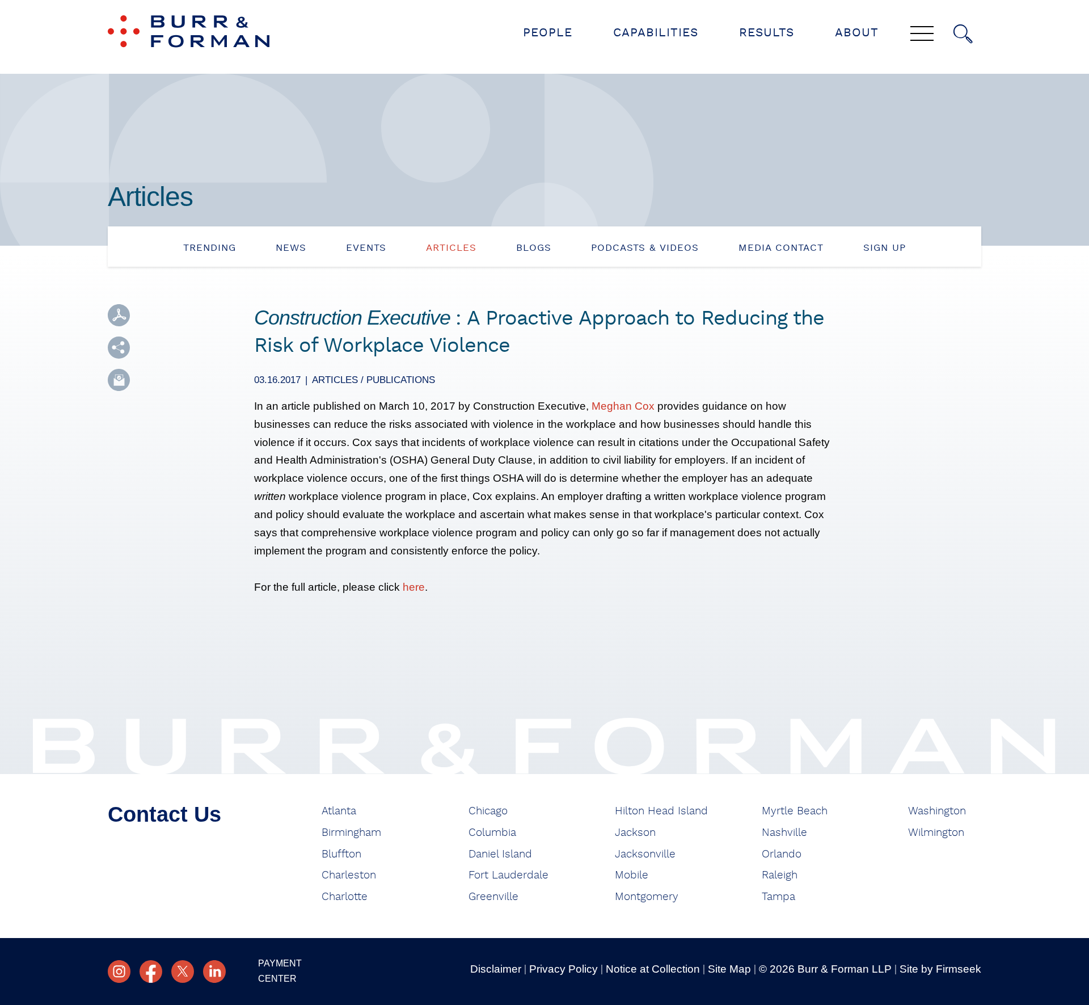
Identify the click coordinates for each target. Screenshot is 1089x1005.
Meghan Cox (623, 406)
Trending (209, 248)
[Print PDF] (119, 315)
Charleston (349, 875)
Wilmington (936, 832)
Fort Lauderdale (508, 875)
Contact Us (164, 814)
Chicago (488, 811)
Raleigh (779, 875)
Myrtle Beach (795, 811)
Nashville (784, 832)
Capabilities (655, 33)
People (547, 33)
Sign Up (884, 248)
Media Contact (781, 248)
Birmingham (351, 832)
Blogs (533, 248)
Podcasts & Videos (645, 248)
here (414, 587)
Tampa (778, 897)
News (291, 248)
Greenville (493, 897)
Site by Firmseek (940, 969)
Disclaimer (495, 969)
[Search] (963, 34)
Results (766, 33)
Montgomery (646, 897)
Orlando (781, 854)
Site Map (729, 969)
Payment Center (280, 970)
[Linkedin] (214, 971)
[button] (119, 348)
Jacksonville (645, 854)
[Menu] (922, 34)
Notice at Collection (653, 969)
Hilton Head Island (661, 811)
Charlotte (345, 897)
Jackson (635, 832)
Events (366, 248)
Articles (451, 248)
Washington (937, 811)
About (857, 33)
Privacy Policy (563, 969)
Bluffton (341, 854)
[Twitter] (182, 971)
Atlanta (339, 811)
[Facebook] (151, 971)
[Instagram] (119, 971)
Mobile (631, 875)
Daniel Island (500, 854)
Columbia (492, 832)
